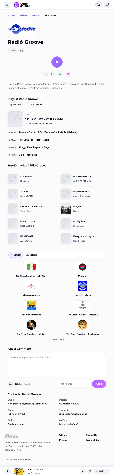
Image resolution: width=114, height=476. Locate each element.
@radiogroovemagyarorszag (73, 414)
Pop (21, 50)
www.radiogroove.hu (69, 403)
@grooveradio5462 (68, 424)
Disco (12, 50)
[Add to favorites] (46, 74)
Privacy (63, 440)
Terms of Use (92, 440)
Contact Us (91, 435)
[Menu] (7, 4)
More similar (58, 339)
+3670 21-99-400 (17, 414)
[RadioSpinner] (22, 4)
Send (99, 383)
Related (33, 255)
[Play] (57, 62)
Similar (17, 255)
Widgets (63, 435)
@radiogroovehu (16, 424)
